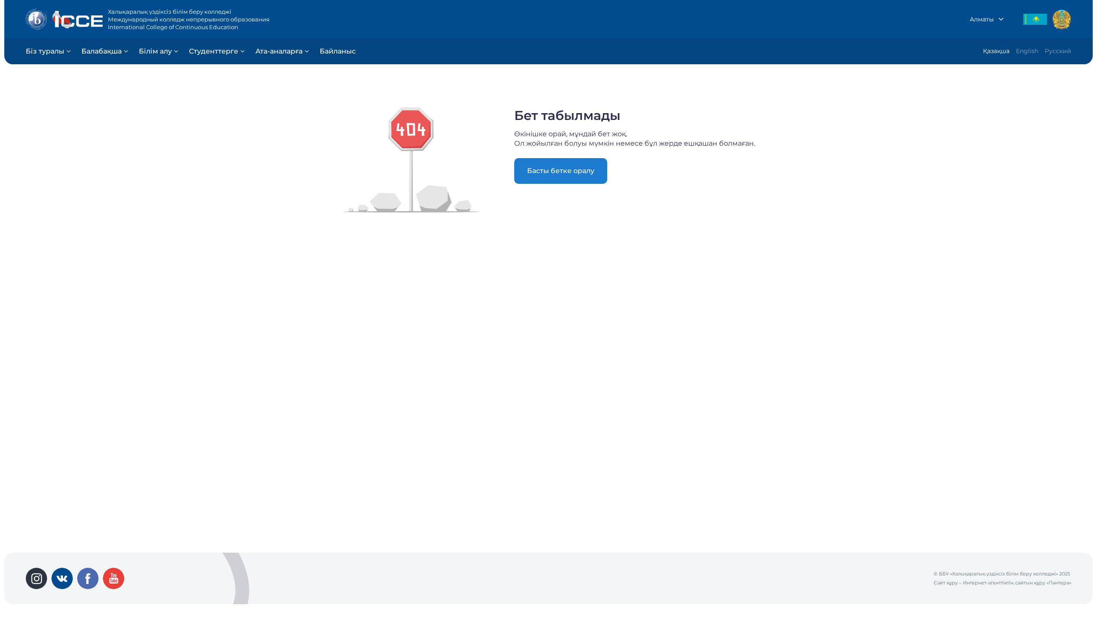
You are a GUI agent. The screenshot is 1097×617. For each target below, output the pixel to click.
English (1027, 51)
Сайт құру (946, 583)
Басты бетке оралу (560, 171)
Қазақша (996, 51)
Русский (1058, 51)
